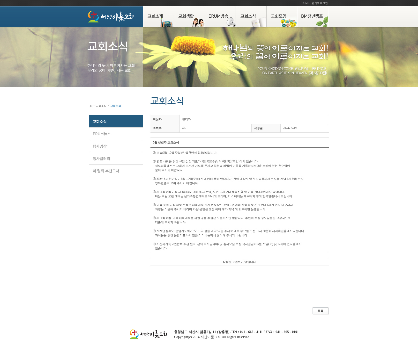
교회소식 (101, 105)
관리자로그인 (320, 3)
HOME (305, 2)
